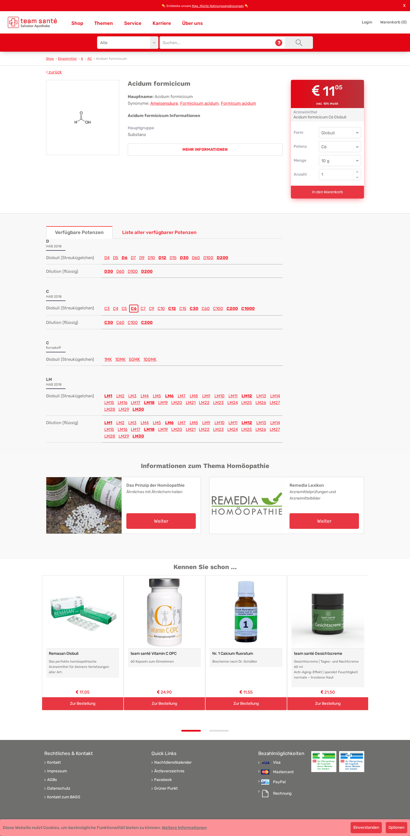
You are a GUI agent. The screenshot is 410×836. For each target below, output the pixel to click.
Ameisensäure (164, 103)
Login (367, 22)
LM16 (122, 402)
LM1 (108, 395)
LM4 (145, 395)
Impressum (57, 771)
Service (132, 23)
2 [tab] (219, 731)
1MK (108, 359)
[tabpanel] (83, 643)
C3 (107, 308)
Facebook (163, 780)
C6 (134, 308)
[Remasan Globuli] (82, 611)
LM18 (149, 402)
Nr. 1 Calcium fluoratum (232, 653)
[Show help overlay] (278, 42)
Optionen (396, 827)
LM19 (163, 402)
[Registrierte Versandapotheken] (323, 761)
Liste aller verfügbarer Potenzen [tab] (159, 232)
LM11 (232, 395)
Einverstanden (366, 827)
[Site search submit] (299, 42)
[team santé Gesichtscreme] (327, 611)
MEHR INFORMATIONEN (205, 149)
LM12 (247, 395)
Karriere (162, 23)
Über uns (192, 23)
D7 (133, 257)
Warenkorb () (393, 22)
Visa (277, 763)
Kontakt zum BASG (63, 797)
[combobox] (340, 146)
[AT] (32, 22)
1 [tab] (191, 731)
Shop (77, 23)
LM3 (132, 395)
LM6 (169, 395)
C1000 (248, 308)
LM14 (275, 395)
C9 (151, 308)
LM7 (181, 395)
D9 (141, 257)
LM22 (204, 402)
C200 (232, 308)
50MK (134, 359)
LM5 (157, 395)
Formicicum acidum (199, 103)
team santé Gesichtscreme (318, 653)
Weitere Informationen (184, 827)
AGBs (52, 780)
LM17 (135, 402)
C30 (194, 308)
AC (89, 59)
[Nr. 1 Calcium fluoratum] (246, 611)
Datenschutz (58, 788)
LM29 (124, 409)
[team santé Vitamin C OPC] (164, 611)
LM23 (218, 402)
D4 (107, 257)
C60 (206, 308)
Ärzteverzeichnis (169, 771)
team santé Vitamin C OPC (154, 653)
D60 (196, 257)
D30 (184, 257)
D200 (222, 257)
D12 (162, 257)
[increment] (357, 172)
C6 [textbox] (324, 146)
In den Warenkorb (327, 192)
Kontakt (54, 763)
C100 (218, 308)
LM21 (191, 402)
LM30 (138, 409)
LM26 (260, 402)
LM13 (261, 395)
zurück (54, 72)
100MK (149, 359)
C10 (161, 308)
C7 (143, 308)
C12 (172, 308)
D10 (151, 257)
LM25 (246, 402)
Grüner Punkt (166, 788)
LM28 (109, 409)
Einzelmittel (67, 59)
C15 (182, 308)
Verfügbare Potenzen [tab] (79, 232)
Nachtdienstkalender (173, 763)
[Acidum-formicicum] (83, 117)
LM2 (120, 395)
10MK (120, 359)
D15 (173, 257)
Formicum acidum (238, 103)
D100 (208, 257)
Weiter (161, 521)
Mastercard (283, 772)
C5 (124, 308)
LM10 (219, 395)
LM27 (275, 402)
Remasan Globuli (63, 653)
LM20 (176, 402)
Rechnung (282, 794)
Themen (103, 23)
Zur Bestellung (82, 703)
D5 (115, 257)
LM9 (206, 395)
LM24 (232, 402)
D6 (124, 257)
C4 (115, 308)
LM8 (194, 395)
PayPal (279, 782)
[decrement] (357, 177)
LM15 (109, 402)
